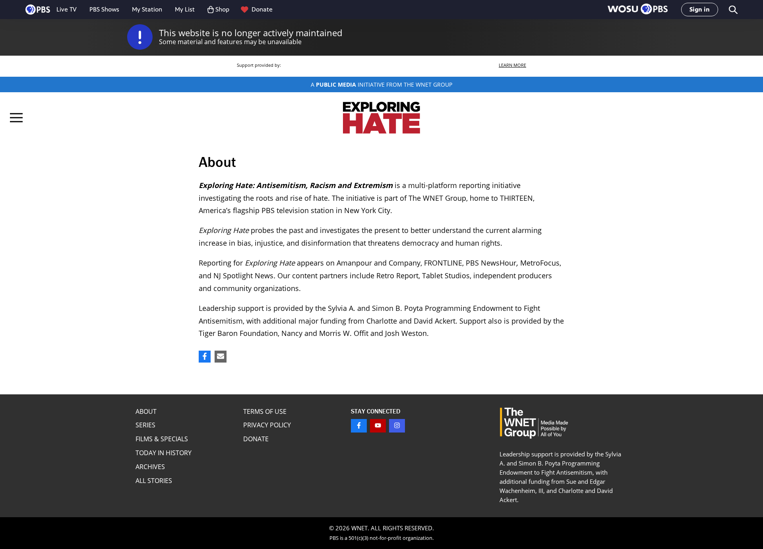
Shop (222, 9)
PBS (37, 9)
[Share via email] (221, 357)
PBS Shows (104, 9)
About (146, 411)
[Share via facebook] (205, 357)
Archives (150, 466)
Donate (262, 9)
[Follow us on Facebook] (359, 426)
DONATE (256, 439)
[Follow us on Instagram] (397, 426)
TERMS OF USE (265, 411)
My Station (147, 9)
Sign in (699, 9)
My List (185, 9)
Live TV (66, 9)
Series (145, 425)
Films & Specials (162, 439)
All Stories (154, 480)
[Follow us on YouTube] (378, 426)
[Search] (733, 9)
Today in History (164, 452)
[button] (638, 10)
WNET (359, 528)
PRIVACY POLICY (267, 425)
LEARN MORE (512, 65)
